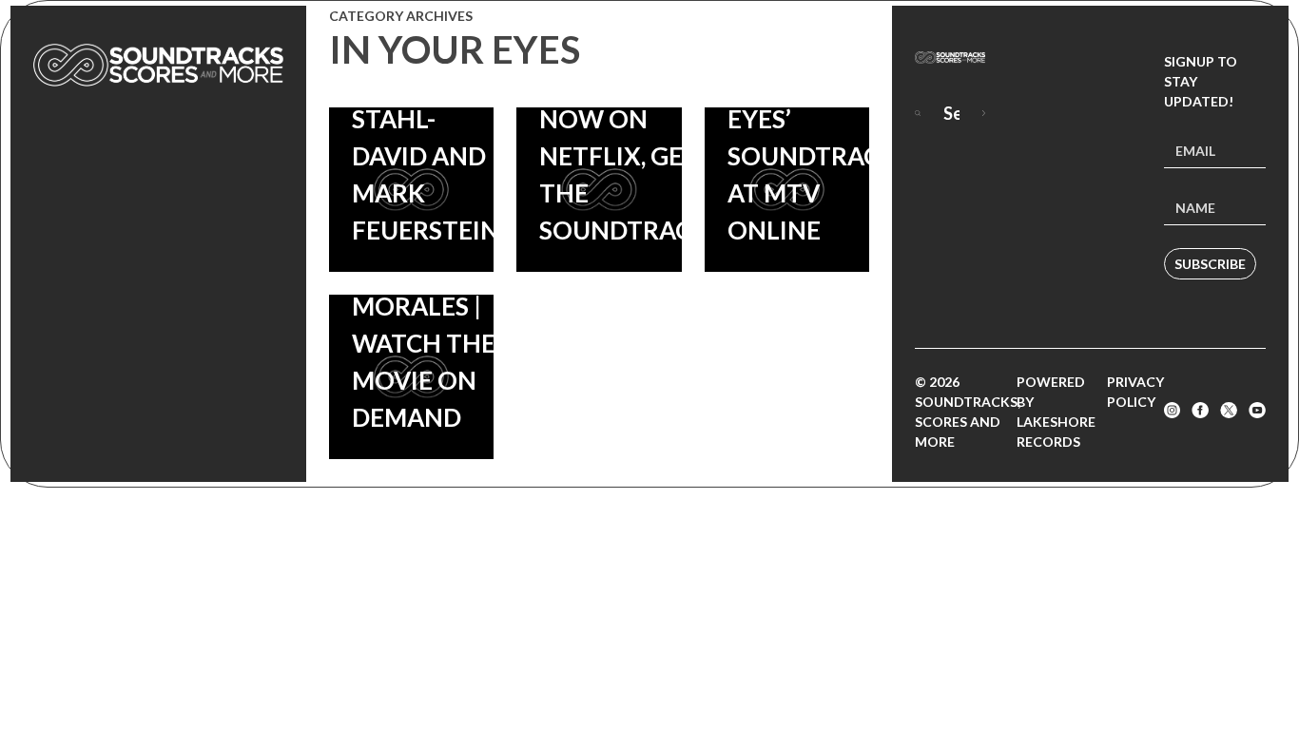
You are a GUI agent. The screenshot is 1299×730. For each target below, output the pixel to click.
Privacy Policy (1135, 392)
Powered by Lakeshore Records (1056, 412)
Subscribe (1210, 264)
